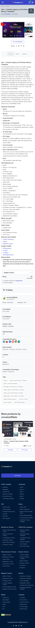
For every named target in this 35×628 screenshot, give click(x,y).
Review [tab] (17, 54)
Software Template (25, 541)
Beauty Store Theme (8, 578)
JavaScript (21, 484)
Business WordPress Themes (8, 534)
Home (2, 6)
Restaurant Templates (25, 578)
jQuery (21, 491)
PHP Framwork (6, 518)
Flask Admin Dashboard (26, 515)
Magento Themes (6, 573)
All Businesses (23, 608)
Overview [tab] (10, 54)
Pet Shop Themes (24, 563)
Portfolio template (24, 554)
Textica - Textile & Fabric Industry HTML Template (16, 442)
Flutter (4, 604)
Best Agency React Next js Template (13, 386)
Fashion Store (6, 559)
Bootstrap (5, 487)
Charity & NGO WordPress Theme (9, 530)
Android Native (6, 602)
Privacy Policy (23, 599)
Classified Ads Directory (9, 511)
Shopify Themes (23, 552)
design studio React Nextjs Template (13, 393)
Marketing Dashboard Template (25, 588)
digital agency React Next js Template (14, 396)
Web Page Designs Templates (25, 534)
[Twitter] (16, 626)
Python (20, 504)
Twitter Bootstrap (8, 239)
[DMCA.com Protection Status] (17, 615)
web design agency (19, 402)
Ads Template (23, 544)
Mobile (3, 595)
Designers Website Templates (24, 530)
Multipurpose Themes (8, 557)
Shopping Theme (7, 580)
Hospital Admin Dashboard (26, 585)
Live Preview (18, 41)
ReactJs (22, 494)
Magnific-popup (8, 243)
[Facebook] (13, 626)
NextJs (7, 6)
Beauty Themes (24, 560)
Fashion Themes (7, 576)
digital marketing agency (10, 399)
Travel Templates (24, 580)
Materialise (5, 489)
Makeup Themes (7, 554)
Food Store (22, 565)
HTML (14, 439)
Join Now (17, 475)
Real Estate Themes (8, 540)
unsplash (5, 252)
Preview (25, 449)
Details (11, 449)
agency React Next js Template (18, 380)
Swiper (5, 241)
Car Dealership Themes (9, 537)
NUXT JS (22, 489)
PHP (2, 504)
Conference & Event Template (25, 538)
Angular (22, 498)
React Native (6, 599)
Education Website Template (24, 557)
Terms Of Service (24, 602)
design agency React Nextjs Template (14, 389)
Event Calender (6, 509)
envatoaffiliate (6, 14)
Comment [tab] (24, 54)
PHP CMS (5, 516)
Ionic (4, 606)
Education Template (8, 494)
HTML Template (6, 484)
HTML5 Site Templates (25, 527)
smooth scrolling (23, 399)
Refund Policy (23, 604)
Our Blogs (22, 597)
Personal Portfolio (7, 496)
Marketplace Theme (8, 561)
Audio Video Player (25, 546)
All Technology (24, 606)
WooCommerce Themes (8, 552)
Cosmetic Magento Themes (7, 583)
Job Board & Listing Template (25, 520)
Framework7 (6, 597)
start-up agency (8, 402)
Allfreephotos (7, 248)
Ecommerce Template (25, 576)
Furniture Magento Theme (9, 586)
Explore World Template (9, 542)
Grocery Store (6, 566)
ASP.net (20, 573)
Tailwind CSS (6, 491)
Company (21, 595)
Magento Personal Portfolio (10, 589)
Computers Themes (8, 544)
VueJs (21, 487)
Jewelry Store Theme (8, 563)
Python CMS (23, 507)
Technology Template (8, 498)
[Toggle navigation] (4, 2)
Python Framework (24, 509)
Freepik (5, 250)
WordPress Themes (7, 527)
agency (6, 380)
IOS (3, 608)
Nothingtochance (8, 255)
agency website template (10, 383)
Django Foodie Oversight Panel (26, 512)
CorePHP (5, 513)
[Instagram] (18, 626)
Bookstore (22, 567)
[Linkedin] (21, 626)
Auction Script (6, 507)
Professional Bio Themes (26, 517)
